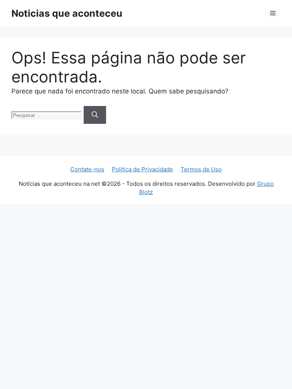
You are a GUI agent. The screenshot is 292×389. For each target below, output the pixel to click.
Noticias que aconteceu (66, 13)
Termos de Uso (201, 169)
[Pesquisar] (95, 115)
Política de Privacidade (142, 169)
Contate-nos (87, 169)
